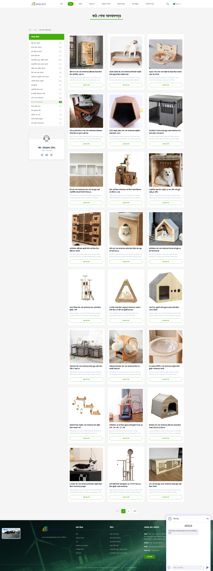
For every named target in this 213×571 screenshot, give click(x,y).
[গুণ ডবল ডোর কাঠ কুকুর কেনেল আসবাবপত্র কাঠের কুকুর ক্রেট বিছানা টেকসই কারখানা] (165, 464)
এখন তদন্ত (149, 556)
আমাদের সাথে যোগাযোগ (82, 545)
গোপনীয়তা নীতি (80, 549)
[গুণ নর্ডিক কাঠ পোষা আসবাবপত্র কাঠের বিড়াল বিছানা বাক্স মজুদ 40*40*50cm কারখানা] (126, 229)
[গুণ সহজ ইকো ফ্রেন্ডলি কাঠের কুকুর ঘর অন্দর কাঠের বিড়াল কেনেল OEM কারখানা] (165, 287)
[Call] (42, 155)
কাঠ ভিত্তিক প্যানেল (115, 542)
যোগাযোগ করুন (150, 4)
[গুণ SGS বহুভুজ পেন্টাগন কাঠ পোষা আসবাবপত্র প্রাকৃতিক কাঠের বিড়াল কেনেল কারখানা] (126, 111)
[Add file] (169, 567)
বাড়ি (61, 4)
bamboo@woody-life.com (158, 547)
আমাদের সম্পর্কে (106, 4)
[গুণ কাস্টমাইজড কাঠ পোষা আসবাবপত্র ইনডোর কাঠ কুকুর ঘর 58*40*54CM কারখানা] (165, 229)
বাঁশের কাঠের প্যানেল (115, 538)
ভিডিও (80, 4)
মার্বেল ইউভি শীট (114, 545)
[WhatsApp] (51, 155)
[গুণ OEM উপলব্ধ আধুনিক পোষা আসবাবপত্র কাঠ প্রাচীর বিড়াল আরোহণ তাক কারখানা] (86, 405)
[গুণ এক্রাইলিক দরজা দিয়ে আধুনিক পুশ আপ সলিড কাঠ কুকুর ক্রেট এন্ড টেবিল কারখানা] (165, 170)
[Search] (167, 4)
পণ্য (70, 4)
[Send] (207, 567)
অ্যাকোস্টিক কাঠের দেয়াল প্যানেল (118, 553)
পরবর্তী (134, 511)
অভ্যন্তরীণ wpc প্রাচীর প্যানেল (118, 549)
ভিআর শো (92, 4)
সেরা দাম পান (86, 85)
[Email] (46, 155)
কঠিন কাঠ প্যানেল (114, 534)
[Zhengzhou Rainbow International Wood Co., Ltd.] (39, 4)
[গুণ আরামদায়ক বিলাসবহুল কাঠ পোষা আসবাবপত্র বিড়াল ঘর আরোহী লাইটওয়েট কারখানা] (126, 346)
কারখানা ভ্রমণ (121, 4)
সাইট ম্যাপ (78, 553)
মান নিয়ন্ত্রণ (135, 4)
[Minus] (207, 518)
